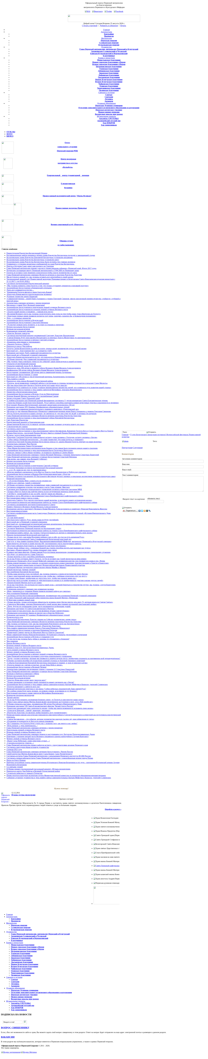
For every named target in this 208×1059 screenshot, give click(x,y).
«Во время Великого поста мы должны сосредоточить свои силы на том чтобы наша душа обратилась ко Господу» (53, 314)
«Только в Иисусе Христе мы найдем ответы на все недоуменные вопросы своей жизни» (43, 492)
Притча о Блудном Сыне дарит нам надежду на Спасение (30, 266)
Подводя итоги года (14, 617)
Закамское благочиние (109, 73)
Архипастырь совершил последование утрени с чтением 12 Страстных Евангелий (40, 669)
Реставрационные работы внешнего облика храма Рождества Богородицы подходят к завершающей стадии (50, 255)
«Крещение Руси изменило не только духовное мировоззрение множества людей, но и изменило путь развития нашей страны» (58, 388)
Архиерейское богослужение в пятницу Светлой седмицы (30, 340)
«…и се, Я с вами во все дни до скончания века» (26, 470)
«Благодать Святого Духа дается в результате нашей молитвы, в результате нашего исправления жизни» (49, 500)
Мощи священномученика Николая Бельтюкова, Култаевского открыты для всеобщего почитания (46, 635)
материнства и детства (68, 163)
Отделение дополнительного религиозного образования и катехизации (108, 108)
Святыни (109, 97)
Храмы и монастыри (106, 58)
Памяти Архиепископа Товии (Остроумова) (24, 446)
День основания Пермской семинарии (22, 593)
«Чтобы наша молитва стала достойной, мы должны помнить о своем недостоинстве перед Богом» (47, 574)
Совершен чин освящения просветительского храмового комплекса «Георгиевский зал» (42, 409)
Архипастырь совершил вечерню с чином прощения (28, 303)
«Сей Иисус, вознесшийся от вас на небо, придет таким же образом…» (35, 494)
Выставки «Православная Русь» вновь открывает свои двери (31, 550)
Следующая (138, 448)
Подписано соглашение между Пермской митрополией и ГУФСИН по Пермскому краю (42, 270)
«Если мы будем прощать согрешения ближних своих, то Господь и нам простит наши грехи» (45, 700)
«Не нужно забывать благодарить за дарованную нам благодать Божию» (36, 546)
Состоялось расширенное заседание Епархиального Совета (30, 505)
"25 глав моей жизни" (15, 518)
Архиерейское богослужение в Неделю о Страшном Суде (30, 637)
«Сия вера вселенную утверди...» (20, 743)
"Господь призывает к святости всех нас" (23, 687)
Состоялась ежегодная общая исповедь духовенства (27, 747)
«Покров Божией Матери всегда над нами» (24, 583)
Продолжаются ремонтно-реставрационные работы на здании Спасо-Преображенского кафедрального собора (51, 502)
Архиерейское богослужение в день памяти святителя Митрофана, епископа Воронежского (44, 390)
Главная (106, 30)
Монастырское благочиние (109, 60)
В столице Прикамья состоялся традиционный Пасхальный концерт (34, 468)
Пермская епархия (109, 40)
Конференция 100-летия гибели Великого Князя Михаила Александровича (37, 370)
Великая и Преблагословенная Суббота (22, 674)
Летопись (109, 99)
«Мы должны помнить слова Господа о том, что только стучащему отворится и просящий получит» (47, 286)
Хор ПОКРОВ (109, 123)
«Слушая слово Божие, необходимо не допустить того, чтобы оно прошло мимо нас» (41, 578)
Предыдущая (127, 448)
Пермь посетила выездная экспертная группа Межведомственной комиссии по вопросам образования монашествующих (56, 775)
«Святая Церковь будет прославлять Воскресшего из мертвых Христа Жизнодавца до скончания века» (48, 338)
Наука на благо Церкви (16, 760)
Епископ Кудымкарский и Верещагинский (108, 53)
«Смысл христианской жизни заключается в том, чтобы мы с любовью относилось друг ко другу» (46, 576)
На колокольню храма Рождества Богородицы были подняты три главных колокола (40, 262)
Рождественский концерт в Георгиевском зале (25, 422)
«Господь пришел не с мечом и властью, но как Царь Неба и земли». (34, 665)
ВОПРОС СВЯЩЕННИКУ (15, 1027)
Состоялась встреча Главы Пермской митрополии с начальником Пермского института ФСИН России (48, 756)
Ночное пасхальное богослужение (20, 327)
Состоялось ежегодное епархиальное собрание (25, 429)
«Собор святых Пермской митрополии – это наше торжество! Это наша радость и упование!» (45, 440)
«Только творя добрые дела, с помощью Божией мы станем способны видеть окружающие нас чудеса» (48, 548)
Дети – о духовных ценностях (18, 318)
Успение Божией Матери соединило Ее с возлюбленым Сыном (32, 396)
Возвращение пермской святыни (19, 331)
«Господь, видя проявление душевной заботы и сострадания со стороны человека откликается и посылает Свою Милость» (57, 383)
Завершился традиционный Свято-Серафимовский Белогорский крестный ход (38, 539)
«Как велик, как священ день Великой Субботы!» (26, 459)
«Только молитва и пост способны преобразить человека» (30, 557)
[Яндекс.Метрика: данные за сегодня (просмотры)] (29, 1052)
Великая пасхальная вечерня (18, 329)
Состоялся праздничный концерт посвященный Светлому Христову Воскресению (40, 335)
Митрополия (106, 38)
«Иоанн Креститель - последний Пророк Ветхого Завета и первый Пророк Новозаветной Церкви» (47, 433)
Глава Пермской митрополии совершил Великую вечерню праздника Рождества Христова (43, 416)
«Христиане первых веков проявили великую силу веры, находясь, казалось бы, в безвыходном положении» (51, 316)
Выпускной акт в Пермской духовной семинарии (26, 355)
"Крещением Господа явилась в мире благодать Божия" (29, 292)
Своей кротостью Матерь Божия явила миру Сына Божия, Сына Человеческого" (39, 754)
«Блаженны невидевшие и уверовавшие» (23, 342)
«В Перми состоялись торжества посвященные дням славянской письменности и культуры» (44, 485)
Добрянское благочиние (108, 75)
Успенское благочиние (108, 69)
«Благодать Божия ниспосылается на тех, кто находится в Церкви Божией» (37, 357)
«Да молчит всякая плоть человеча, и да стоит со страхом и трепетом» (35, 325)
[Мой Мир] (147, 510)
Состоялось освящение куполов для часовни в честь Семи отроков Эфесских (38, 487)
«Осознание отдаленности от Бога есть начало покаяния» (30, 721)
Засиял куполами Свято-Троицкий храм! (23, 398)
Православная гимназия (109, 112)
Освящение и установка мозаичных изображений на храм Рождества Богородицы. (40, 264)
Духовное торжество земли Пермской (21, 296)
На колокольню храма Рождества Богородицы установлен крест (32, 260)
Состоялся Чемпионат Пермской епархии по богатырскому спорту (33, 528)
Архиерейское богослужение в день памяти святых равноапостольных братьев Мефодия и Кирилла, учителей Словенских (57, 684)
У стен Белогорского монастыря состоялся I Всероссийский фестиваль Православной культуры (45, 565)
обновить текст (153, 498)
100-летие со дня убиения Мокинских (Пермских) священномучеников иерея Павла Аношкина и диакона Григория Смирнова (58, 411)
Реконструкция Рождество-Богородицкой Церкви (26, 253)
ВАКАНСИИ (8, 1037)
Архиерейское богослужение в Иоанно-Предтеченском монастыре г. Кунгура (38, 474)
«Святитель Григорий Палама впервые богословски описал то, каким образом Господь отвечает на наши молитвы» (54, 442)
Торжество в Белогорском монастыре (21, 392)
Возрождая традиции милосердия (20, 695)
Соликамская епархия (109, 43)
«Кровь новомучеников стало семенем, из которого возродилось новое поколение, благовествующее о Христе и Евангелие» (57, 563)
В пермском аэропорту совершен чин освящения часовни (30, 589)
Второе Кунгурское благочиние (108, 82)
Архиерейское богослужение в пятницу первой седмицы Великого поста (36, 654)
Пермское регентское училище (109, 110)
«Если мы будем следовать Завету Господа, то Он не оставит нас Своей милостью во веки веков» (46, 559)
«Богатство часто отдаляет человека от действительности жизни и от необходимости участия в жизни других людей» (54, 580)
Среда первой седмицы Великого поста (22, 650)
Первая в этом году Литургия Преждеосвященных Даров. (30, 648)
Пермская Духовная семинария (109, 106)
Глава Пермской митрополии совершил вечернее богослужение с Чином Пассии (39, 752)
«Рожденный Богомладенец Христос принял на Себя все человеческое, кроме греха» (41, 619)
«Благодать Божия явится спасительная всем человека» (29, 294)
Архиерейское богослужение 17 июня (22, 375)
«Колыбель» (67, 167)
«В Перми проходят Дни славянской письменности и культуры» (32, 359)
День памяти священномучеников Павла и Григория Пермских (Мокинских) (38, 628)
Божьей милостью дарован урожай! (21, 570)
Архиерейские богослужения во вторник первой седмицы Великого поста (37, 309)
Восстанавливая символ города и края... (22, 498)
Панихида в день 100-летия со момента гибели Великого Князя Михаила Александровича (43, 368)
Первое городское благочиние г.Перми (108, 62)
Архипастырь (106, 32)
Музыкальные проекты (106, 116)
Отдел (67, 143)
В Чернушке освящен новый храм (20, 600)
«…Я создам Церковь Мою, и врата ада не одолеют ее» (29, 481)
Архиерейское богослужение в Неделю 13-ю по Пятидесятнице (32, 394)
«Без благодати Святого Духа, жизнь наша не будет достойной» (32, 520)
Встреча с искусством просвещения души (23, 435)
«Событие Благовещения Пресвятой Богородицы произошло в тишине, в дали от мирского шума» (47, 663)
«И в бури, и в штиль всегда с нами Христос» (25, 554)
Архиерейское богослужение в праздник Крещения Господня (31, 630)
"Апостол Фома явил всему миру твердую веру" (26, 680)
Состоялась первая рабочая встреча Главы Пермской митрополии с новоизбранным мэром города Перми (49, 758)
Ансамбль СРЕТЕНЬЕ (109, 119)
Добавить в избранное (109, 26)
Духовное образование (106, 103)
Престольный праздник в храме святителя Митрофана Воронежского (35, 693)
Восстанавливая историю (16, 511)
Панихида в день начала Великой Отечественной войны (29, 381)
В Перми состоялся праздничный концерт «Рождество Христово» (33, 626)
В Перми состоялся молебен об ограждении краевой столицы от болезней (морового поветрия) (45, 661)
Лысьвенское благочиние (109, 77)
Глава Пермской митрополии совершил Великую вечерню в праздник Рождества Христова (44, 275)
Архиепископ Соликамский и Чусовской (109, 51)
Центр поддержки (68, 159)
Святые (108, 95)
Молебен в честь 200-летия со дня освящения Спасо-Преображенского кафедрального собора (44, 496)
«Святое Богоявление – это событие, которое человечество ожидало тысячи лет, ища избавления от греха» (50, 719)
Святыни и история (106, 93)
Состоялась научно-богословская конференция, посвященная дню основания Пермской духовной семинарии (51, 596)
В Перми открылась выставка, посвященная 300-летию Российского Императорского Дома (44, 704)
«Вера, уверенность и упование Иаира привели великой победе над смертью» (38, 591)
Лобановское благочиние (109, 71)
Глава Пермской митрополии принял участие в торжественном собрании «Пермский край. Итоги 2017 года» (51, 268)
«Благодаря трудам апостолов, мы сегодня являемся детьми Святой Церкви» (37, 611)
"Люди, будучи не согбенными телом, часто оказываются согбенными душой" (38, 606)
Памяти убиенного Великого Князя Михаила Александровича (32, 507)
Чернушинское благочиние (109, 88)
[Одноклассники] (144, 510)
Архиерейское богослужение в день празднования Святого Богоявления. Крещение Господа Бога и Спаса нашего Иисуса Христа (59, 431)
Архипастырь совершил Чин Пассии (21, 444)
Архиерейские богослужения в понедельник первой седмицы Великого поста (38, 307)
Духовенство (106, 47)
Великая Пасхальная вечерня (18, 678)
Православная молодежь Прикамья (71, 208)
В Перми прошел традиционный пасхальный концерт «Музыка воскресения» (38, 769)
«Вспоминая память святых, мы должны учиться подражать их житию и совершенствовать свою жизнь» (49, 533)
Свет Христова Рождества (17, 420)
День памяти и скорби (15, 379)
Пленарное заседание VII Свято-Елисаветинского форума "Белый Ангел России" (40, 706)
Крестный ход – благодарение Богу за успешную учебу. (29, 351)
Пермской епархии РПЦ (67, 151)
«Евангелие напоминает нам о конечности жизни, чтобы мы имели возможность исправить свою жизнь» (49, 708)
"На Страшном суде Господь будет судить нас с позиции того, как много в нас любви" (42, 723)
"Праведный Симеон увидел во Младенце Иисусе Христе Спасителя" (35, 632)
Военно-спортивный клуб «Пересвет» (67, 224)
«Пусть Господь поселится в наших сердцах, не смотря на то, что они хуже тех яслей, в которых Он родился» (51, 414)
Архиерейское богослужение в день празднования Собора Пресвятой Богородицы (40, 418)
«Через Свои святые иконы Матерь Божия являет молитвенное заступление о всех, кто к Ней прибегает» (49, 702)
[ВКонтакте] (139, 510)
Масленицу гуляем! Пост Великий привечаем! (25, 305)
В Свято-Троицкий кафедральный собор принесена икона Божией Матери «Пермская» (42, 598)
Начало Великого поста (16, 643)
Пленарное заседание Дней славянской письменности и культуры (33, 353)
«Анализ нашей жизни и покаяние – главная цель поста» (29, 312)
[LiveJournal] (149, 510)
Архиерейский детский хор (108, 121)
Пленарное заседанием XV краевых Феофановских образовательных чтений (38, 615)
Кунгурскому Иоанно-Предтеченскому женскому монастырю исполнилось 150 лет (40, 405)
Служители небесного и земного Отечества (24, 773)
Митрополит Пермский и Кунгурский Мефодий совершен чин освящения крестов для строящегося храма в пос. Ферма (55, 561)
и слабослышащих (66, 245)
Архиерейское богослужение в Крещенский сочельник (29, 288)
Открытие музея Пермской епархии (21, 364)
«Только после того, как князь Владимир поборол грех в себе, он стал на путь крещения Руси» (45, 537)
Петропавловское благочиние (109, 67)
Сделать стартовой (89, 26)
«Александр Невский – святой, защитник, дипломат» (28, 710)
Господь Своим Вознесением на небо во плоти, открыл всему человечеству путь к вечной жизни (46, 349)
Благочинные (109, 56)
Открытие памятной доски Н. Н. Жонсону (23, 366)
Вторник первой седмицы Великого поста (23, 645)
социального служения (67, 147)
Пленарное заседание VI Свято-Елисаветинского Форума (30, 609)
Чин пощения (12, 641)
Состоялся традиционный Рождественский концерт (27, 283)
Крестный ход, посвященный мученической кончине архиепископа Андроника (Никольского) (45, 524)
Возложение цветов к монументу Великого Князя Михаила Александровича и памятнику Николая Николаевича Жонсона (56, 509)
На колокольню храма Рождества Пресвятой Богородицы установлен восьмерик (39, 257)
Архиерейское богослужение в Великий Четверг (26, 667)
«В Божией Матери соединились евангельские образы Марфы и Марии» (36, 567)
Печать (123, 26)
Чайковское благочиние (108, 84)
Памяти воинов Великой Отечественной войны (26, 526)
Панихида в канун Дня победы (19, 346)
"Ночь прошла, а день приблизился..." (22, 726)
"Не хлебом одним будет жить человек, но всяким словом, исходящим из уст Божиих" (41, 691)
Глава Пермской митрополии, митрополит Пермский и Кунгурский (108, 49)
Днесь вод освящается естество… (20, 290)
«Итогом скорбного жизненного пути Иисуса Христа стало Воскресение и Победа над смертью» (46, 472)
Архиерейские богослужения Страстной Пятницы (27, 322)
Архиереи (109, 101)
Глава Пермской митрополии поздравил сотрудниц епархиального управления (39, 656)
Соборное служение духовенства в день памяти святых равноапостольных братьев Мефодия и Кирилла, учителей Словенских (58, 778)
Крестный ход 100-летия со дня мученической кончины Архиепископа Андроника (40, 377)
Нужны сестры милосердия (23, 795)
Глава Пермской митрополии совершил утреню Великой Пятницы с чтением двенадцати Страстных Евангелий (52, 455)
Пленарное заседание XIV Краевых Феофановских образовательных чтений (37, 407)
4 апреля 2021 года (14, 749)
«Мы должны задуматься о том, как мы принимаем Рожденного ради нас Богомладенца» (43, 624)
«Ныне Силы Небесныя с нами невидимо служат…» (28, 741)
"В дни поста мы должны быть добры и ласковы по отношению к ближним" (38, 639)
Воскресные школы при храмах (109, 114)
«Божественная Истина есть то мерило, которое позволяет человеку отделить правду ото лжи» (45, 424)
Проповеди (109, 36)
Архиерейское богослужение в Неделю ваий (24, 320)
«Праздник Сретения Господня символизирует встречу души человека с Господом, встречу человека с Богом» (51, 437)
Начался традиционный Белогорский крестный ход (27, 535)
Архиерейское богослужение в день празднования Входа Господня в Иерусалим (39, 450)
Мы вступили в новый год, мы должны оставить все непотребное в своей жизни (39, 277)
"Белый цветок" (13, 697)
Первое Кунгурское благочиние (109, 80)
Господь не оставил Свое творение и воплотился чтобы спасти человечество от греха (41, 273)
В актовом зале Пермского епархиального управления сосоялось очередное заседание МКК (44, 489)
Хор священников (109, 125)
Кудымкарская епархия (108, 45)
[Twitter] (142, 510)
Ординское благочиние (109, 90)
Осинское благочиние (109, 86)
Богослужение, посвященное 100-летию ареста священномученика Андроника (38, 372)
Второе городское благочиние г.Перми (108, 64)
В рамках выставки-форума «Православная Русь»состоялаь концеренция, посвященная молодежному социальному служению (58, 552)
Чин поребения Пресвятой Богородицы (22, 572)
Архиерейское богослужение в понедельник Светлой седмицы (32, 466)
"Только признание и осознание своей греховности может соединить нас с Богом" (40, 682)
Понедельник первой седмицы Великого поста (25, 730)
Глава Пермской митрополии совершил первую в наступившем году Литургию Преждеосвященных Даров (50, 734)
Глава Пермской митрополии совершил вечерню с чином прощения (34, 728)
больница (68, 188)
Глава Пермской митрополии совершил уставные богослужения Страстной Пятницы (41, 457)
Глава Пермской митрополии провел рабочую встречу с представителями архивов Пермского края (47, 745)
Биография (109, 34)
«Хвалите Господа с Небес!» (18, 344)
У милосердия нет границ (17, 427)
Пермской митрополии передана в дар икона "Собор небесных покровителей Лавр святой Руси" (46, 689)
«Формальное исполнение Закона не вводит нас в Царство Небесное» (35, 613)
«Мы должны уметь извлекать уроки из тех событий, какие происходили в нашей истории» (44, 362)
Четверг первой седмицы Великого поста (23, 652)
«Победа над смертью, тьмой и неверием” (23, 483)
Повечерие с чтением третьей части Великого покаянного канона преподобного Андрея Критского (47, 736)
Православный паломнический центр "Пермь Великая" (67, 196)
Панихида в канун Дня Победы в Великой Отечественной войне (33, 771)
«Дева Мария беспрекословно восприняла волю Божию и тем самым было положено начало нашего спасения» (52, 448)
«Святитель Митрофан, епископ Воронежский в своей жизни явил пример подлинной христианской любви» (51, 604)
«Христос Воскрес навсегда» (18, 333)
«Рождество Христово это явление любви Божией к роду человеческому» (36, 713)
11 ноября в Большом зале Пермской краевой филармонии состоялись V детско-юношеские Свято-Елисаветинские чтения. (57, 401)
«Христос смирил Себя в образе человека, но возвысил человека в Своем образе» (40, 453)
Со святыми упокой (14, 767)
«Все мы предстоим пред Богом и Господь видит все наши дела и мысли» (36, 385)
